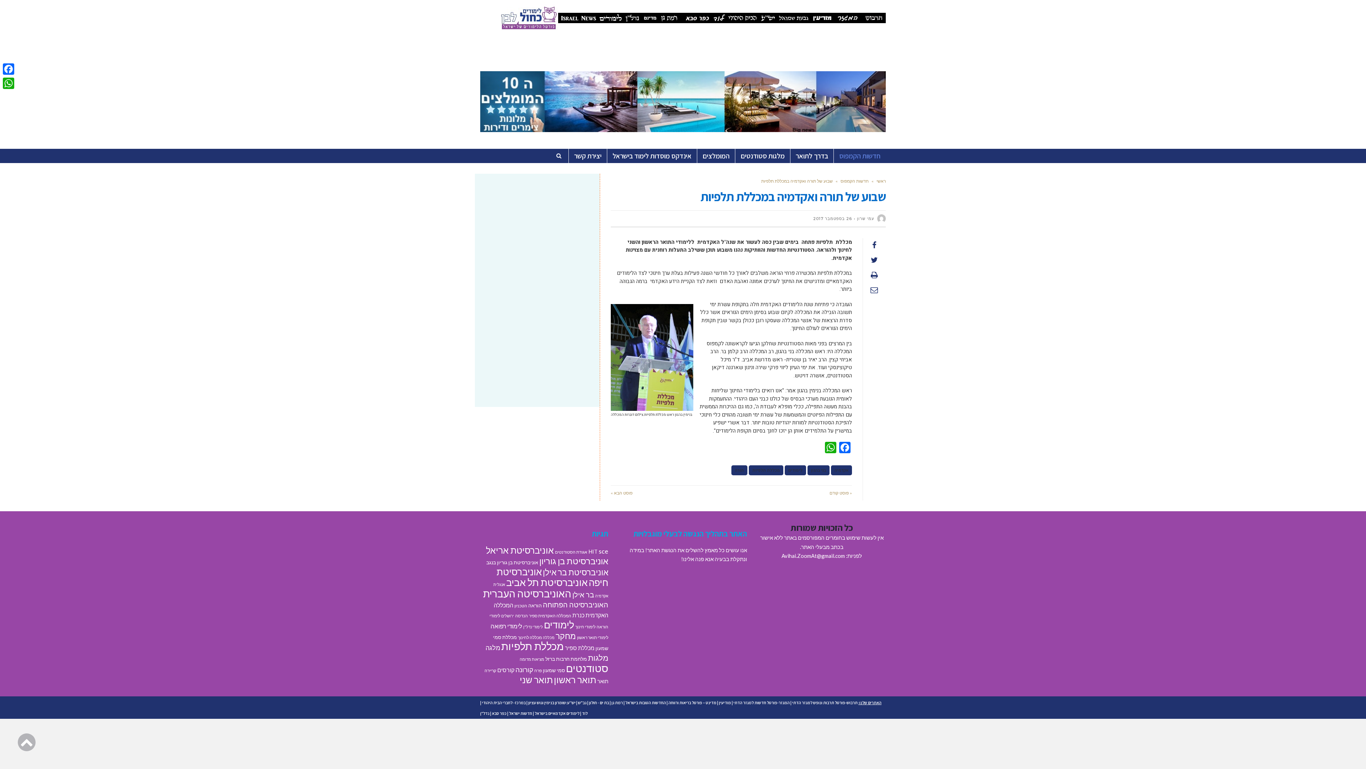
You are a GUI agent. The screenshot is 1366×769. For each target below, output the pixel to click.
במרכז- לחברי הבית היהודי (504, 702)
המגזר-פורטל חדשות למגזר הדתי (762, 702)
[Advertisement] (537, 236)
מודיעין (725, 702)
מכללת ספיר (579, 647)
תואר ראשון (575, 679)
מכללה (549, 637)
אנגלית (499, 584)
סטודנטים (587, 668)
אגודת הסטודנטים (571, 552)
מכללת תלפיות (766, 470)
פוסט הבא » (621, 493)
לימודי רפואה (506, 626)
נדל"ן (484, 713)
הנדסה (521, 615)
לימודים (795, 470)
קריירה (490, 670)
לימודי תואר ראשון (592, 637)
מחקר (566, 636)
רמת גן (617, 702)
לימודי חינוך (585, 626)
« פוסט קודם (841, 493)
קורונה (524, 669)
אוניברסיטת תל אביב (547, 582)
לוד (585, 713)
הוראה (535, 605)
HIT (593, 551)
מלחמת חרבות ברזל (566, 659)
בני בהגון (818, 470)
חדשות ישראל (520, 713)
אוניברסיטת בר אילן (575, 572)
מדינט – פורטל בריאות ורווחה (692, 702)
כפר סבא (499, 713)
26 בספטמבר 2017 (832, 218)
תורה (739, 470)
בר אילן (583, 594)
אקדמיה (841, 470)
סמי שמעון (554, 670)
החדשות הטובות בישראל (645, 702)
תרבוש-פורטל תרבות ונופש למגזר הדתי (825, 702)
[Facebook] (8, 69)
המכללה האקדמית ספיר (550, 615)
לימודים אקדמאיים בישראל (557, 713)
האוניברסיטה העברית (527, 594)
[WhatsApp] (8, 83)
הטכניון (520, 605)
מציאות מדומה (532, 659)
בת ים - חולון (599, 702)
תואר (602, 681)
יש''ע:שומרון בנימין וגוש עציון (552, 702)
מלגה (493, 648)
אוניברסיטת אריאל (520, 550)
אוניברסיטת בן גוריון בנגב (512, 562)
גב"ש (582, 702)
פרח (538, 670)
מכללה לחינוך (530, 637)
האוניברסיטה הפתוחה (575, 604)
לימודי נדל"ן (533, 626)
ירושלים (507, 615)
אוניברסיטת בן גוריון (573, 561)
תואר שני (536, 679)
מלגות (598, 658)
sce (603, 551)
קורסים (505, 669)
